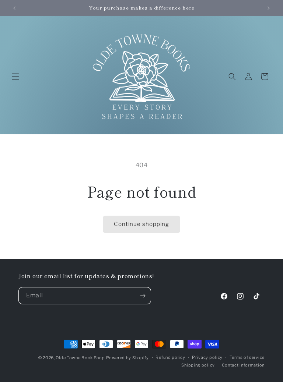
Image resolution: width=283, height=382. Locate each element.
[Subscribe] (142, 295)
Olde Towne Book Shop (80, 357)
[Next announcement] (269, 8)
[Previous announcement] (14, 8)
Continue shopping (141, 224)
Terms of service (247, 357)
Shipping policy (198, 365)
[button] (15, 76)
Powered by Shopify (127, 357)
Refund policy (170, 357)
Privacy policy (207, 357)
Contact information (243, 365)
